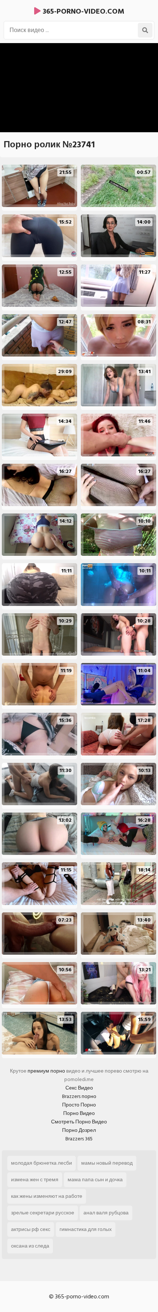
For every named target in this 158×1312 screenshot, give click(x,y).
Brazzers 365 (79, 1138)
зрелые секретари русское (42, 1212)
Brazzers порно (79, 1096)
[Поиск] (145, 30)
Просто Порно (79, 1105)
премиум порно (46, 1071)
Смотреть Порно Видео (79, 1122)
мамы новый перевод (107, 1163)
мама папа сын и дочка (95, 1179)
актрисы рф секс (30, 1229)
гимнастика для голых (86, 1229)
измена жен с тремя (34, 1179)
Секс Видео (79, 1088)
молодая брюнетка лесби (41, 1163)
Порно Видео (79, 1113)
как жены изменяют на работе (46, 1196)
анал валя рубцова (106, 1212)
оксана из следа (30, 1246)
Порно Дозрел (79, 1130)
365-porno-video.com (82, 11)
